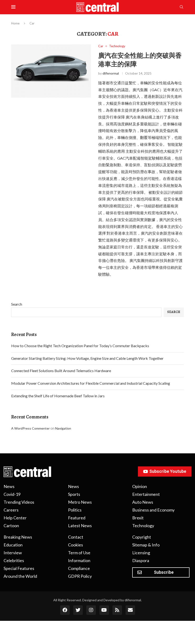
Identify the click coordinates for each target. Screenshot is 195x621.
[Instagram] (91, 610)
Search (16, 304)
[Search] (181, 7)
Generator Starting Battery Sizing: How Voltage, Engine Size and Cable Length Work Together (87, 358)
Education (13, 545)
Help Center (15, 518)
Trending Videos (19, 502)
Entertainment (146, 494)
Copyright (141, 537)
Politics (75, 510)
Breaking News (18, 537)
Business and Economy (153, 510)
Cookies (75, 545)
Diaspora (140, 560)
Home (15, 23)
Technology (143, 525)
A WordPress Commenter (30, 428)
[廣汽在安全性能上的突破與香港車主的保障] (51, 71)
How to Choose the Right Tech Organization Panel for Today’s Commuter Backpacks (80, 345)
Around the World (20, 576)
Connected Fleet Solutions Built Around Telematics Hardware (61, 370)
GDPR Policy (80, 576)
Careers (11, 510)
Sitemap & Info (146, 545)
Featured (76, 518)
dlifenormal (110, 73)
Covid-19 (12, 494)
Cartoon (11, 525)
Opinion (139, 486)
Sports (74, 494)
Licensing (141, 552)
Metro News (80, 502)
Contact (75, 537)
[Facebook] (65, 610)
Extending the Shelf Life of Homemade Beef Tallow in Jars (58, 395)
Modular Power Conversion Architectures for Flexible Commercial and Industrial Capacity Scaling (90, 383)
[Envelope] (130, 610)
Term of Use (79, 552)
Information (79, 560)
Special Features (19, 568)
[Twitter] (78, 610)
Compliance (79, 568)
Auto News (142, 502)
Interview (13, 552)
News (9, 486)
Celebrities (14, 560)
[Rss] (117, 610)
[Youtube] (104, 610)
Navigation (63, 428)
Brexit (138, 518)
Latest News (80, 525)
